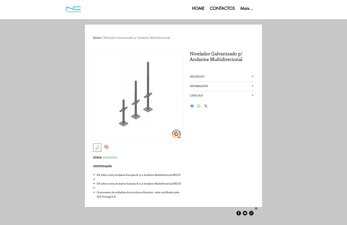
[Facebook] (238, 213)
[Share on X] (206, 106)
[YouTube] (245, 213)
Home (97, 37)
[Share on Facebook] (192, 106)
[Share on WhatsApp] (199, 106)
